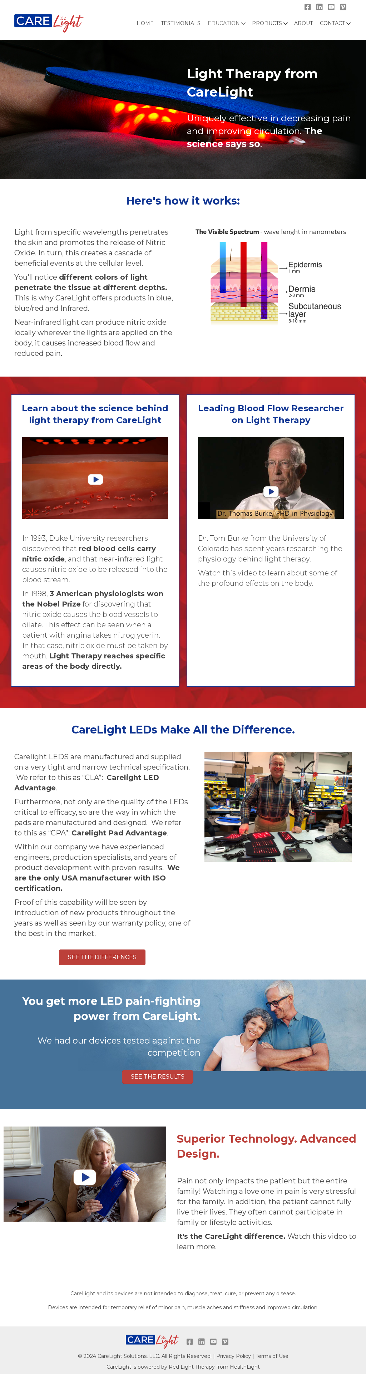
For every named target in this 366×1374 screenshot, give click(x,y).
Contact (332, 23)
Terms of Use (272, 1356)
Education (224, 23)
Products (267, 23)
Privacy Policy (233, 1356)
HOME (145, 23)
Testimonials (181, 23)
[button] (102, 957)
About (303, 23)
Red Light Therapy (192, 1367)
